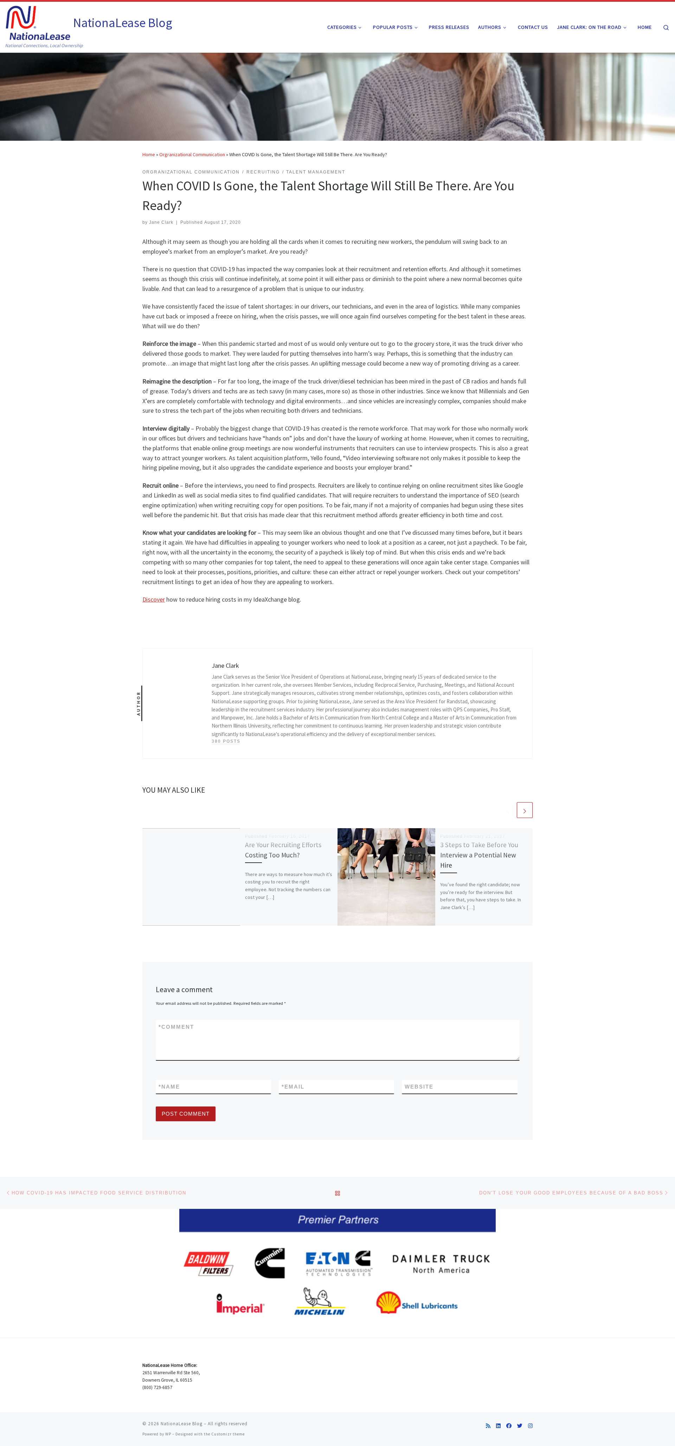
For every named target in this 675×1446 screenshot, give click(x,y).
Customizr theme (228, 1434)
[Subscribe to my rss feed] (488, 1425)
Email (293, 1087)
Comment (176, 1027)
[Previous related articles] (508, 810)
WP (168, 1434)
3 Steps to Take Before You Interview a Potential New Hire (479, 855)
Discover (153, 599)
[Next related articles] (525, 810)
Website (419, 1087)
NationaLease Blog (181, 1424)
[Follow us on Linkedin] (498, 1425)
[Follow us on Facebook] (509, 1425)
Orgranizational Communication (192, 154)
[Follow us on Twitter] (519, 1425)
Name (169, 1087)
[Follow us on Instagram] (530, 1425)
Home (148, 154)
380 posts (226, 741)
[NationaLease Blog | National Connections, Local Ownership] (38, 22)
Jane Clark (161, 222)
